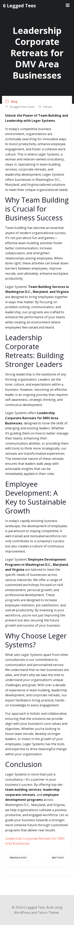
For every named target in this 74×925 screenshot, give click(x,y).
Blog (14, 101)
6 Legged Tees (19, 5)
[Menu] (67, 5)
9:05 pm (47, 107)
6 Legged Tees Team (21, 107)
